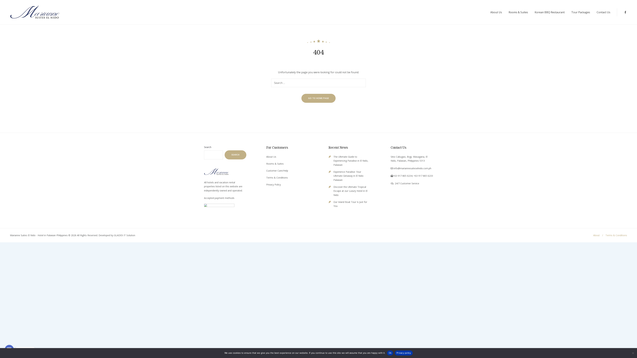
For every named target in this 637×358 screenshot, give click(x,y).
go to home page (318, 98)
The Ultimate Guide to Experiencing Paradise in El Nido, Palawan (350, 160)
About (596, 235)
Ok (390, 353)
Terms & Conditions (277, 177)
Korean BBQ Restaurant (550, 12)
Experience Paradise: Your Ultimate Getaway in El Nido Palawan (348, 175)
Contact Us (603, 12)
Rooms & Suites (518, 12)
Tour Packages (580, 12)
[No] (633, 353)
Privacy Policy (273, 184)
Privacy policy (403, 353)
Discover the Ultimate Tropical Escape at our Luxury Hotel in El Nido (350, 191)
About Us (496, 12)
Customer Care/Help (277, 170)
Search (207, 147)
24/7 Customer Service (407, 183)
